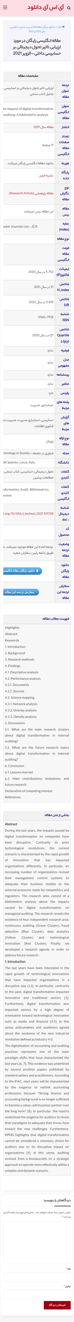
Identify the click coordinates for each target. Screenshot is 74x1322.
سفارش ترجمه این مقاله (19, 592)
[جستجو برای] (69, 9)
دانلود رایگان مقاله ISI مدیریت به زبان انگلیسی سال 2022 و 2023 (32, 29)
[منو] (5, 9)
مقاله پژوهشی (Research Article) (31, 193)
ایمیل (67, 1287)
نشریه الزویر (46, 175)
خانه (60, 27)
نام (68, 1269)
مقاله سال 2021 (43, 127)
